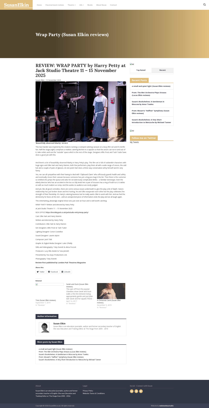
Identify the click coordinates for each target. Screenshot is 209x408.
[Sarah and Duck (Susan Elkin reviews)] (81, 294)
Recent (163, 70)
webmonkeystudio (166, 406)
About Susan (101, 5)
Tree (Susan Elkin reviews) (46, 300)
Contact (113, 5)
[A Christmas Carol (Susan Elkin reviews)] (111, 291)
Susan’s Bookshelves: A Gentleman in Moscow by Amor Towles (63, 354)
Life (81, 5)
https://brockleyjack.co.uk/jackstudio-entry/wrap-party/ (67, 212)
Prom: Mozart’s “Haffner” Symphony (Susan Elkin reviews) (61, 357)
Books (90, 5)
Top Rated (140, 70)
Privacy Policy (88, 391)
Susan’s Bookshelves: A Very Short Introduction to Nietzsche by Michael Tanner (70, 359)
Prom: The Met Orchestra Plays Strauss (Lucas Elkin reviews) (62, 352)
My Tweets (134, 142)
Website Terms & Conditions (94, 393)
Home (39, 5)
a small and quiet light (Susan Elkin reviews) (55, 349)
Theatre (71, 5)
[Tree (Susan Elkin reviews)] (50, 291)
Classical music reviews (54, 5)
